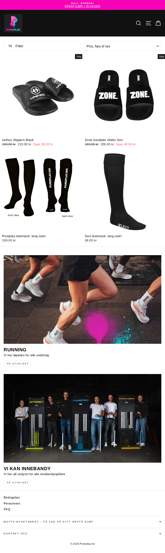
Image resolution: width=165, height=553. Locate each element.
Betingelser (12, 497)
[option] (82, 5)
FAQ (7, 509)
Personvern (12, 503)
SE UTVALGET (18, 363)
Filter (19, 46)
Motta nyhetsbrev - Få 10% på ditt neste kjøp (48, 521)
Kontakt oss (16, 533)
